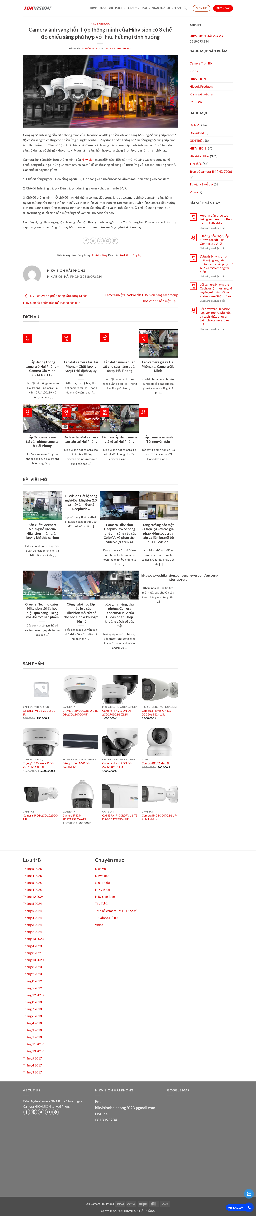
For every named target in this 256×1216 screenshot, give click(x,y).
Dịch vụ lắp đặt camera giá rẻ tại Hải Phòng (119, 439)
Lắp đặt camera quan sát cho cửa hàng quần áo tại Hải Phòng (119, 366)
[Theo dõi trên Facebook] (26, 1112)
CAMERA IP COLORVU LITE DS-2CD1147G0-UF (80, 712)
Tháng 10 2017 (33, 1051)
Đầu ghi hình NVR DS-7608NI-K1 (76, 765)
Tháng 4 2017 (32, 1065)
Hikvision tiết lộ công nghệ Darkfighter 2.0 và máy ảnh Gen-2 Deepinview (81, 502)
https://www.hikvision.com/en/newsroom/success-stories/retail (179, 577)
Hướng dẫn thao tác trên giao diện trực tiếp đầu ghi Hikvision (216, 219)
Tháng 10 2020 (33, 960)
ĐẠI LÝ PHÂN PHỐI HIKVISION (161, 8)
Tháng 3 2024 (32, 925)
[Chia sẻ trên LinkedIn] (115, 241)
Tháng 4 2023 (32, 946)
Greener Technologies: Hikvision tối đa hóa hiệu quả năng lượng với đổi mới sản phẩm (42, 610)
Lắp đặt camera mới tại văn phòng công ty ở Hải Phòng (42, 441)
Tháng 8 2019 (32, 981)
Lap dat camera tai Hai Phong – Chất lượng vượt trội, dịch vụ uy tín (81, 368)
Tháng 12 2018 (33, 995)
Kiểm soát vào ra (201, 94)
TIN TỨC (196, 164)
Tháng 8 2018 (32, 1002)
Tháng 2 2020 (32, 974)
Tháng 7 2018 (32, 1009)
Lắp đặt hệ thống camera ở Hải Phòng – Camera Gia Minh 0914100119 (42, 368)
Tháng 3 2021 (32, 953)
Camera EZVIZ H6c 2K (156, 763)
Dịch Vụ (195, 125)
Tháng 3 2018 (32, 1030)
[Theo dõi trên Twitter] (41, 1112)
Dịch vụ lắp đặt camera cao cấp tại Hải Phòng (81, 439)
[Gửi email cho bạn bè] (100, 241)
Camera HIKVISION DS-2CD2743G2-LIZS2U (117, 712)
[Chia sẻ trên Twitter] (93, 241)
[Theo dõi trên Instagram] (34, 1112)
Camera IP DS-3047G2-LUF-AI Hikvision (159, 817)
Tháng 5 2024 (32, 911)
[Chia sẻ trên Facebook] (86, 241)
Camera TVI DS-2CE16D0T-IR (40, 712)
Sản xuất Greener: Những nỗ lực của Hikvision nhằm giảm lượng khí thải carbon (42, 531)
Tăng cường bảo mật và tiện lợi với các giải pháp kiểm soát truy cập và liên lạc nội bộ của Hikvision (158, 533)
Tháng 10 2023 (33, 938)
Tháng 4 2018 (32, 1023)
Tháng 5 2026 (32, 868)
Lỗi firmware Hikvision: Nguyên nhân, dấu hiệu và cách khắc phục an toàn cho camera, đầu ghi (216, 316)
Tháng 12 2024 (33, 896)
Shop (93, 8)
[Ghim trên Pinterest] (107, 241)
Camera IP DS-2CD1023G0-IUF (40, 817)
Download (197, 133)
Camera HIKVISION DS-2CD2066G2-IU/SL (157, 712)
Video (194, 192)
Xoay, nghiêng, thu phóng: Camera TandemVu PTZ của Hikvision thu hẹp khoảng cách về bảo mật (119, 615)
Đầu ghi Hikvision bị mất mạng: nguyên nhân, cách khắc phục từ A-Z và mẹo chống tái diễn (216, 264)
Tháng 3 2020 (32, 967)
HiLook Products (201, 86)
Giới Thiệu (197, 140)
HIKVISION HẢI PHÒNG (118, 48)
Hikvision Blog (100, 23)
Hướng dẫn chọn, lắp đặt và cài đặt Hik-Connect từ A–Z (214, 239)
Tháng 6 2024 (32, 903)
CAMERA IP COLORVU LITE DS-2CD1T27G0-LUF (119, 817)
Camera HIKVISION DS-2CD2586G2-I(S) (117, 765)
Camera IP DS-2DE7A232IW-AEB (74, 817)
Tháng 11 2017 (33, 1044)
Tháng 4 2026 (32, 875)
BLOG (103, 8)
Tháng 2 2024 (32, 932)
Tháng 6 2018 (32, 1016)
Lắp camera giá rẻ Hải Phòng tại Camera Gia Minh (158, 366)
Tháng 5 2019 (32, 988)
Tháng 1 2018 (32, 1037)
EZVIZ (194, 71)
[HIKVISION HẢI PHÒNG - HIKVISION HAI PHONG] (43, 8)
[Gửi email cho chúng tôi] (48, 1112)
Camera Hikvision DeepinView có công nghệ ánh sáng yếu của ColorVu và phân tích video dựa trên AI (119, 533)
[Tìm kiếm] (185, 8)
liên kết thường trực (131, 255)
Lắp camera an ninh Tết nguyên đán (158, 439)
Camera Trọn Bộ (201, 63)
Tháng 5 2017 (32, 1058)
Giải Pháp (115, 8)
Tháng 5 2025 (32, 882)
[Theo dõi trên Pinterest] (55, 1112)
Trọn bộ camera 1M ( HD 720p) (211, 171)
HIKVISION (198, 79)
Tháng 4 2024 (32, 918)
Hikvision (87, 159)
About (132, 8)
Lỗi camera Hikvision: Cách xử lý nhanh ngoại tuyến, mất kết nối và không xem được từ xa (216, 290)
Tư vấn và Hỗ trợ (201, 184)
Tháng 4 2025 (32, 889)
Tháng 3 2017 (32, 1072)
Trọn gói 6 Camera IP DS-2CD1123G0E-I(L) (38, 765)
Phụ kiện (196, 102)
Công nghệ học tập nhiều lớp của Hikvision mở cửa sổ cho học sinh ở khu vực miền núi (81, 612)
